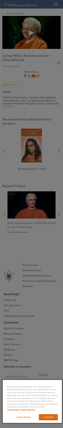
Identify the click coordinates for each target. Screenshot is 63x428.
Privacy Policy (13, 410)
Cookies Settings (23, 417)
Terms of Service (28, 410)
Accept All (48, 417)
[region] (32, 401)
